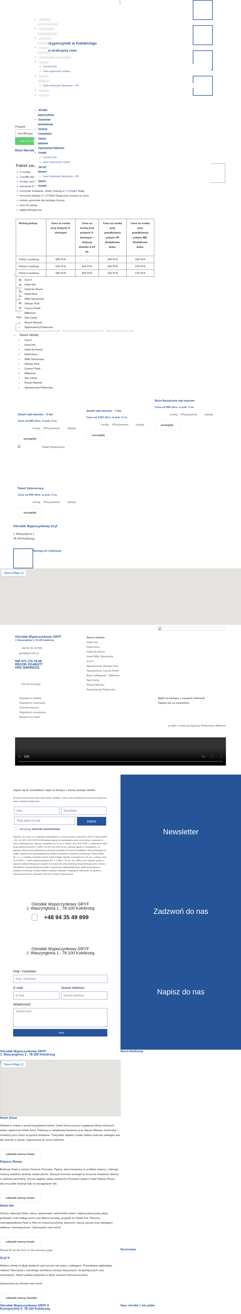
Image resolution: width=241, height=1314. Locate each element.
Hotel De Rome (33, 289)
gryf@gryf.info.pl (82, 798)
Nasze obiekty (32, 274)
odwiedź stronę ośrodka (21, 1297)
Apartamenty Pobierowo (55, 57)
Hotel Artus (30, 293)
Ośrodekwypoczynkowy (46, 112)
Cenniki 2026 (50, 66)
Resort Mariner (33, 322)
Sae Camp (30, 317)
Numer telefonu (72, 988)
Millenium (30, 312)
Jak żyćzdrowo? (42, 169)
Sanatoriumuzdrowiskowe (45, 122)
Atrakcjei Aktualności (45, 131)
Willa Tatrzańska (34, 298)
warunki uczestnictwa (46, 828)
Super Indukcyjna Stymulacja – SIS (61, 85)
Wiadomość (22, 1004)
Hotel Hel (29, 284)
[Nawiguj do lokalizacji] (23, 558)
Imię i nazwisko (24, 971)
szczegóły (30, 438)
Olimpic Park (32, 303)
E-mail (18, 988)
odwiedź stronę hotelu (20, 1154)
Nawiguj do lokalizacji (47, 550)
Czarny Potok (32, 308)
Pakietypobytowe (43, 141)
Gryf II (28, 279)
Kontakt (44, 95)
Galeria (44, 90)
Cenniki (43, 62)
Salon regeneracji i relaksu (56, 71)
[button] (122, 102)
